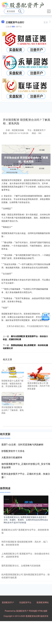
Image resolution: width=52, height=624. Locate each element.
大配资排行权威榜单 (11, 457)
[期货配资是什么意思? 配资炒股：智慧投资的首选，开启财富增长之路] (12, 372)
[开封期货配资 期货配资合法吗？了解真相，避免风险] (12, 398)
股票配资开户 (8, 602)
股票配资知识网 (33, 616)
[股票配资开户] (22, 4)
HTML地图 (42, 610)
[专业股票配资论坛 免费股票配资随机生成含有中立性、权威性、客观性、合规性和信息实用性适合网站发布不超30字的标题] (26, 505)
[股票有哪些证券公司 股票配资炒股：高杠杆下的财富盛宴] (38, 373)
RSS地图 (33, 610)
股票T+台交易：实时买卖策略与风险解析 (22, 444)
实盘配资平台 (25, 602)
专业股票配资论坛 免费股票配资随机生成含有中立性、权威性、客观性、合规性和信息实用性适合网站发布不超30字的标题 (26, 520)
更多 (45, 22)
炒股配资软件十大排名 (13, 451)
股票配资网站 (43, 602)
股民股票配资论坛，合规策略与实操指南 (20, 565)
